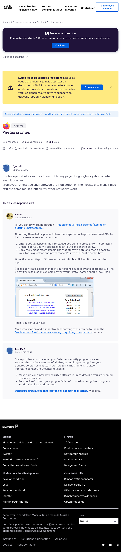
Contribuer (88, 8)
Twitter (7, 453)
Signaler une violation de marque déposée (28, 442)
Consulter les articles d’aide (28, 8)
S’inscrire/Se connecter (107, 7)
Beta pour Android (14, 490)
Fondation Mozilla (30, 515)
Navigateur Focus (75, 465)
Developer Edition (14, 479)
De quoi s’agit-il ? (74, 484)
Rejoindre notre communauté (20, 459)
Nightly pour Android (15, 501)
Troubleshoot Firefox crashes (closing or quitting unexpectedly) (54, 332)
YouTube (110, 545)
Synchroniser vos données (80, 496)
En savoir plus (92, 87)
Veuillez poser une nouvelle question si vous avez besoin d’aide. (78, 114)
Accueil (6, 22)
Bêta (5, 484)
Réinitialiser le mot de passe (81, 490)
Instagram (117, 545)
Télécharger (71, 442)
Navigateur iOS (73, 459)
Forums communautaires (52, 8)
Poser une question (71, 8)
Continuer (60, 45)
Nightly (7, 496)
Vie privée (61, 539)
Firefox (40, 22)
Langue (82, 515)
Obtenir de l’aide (74, 501)
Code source (10, 448)
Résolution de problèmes (31, 148)
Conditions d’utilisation (35, 539)
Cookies (7, 544)
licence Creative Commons (39, 530)
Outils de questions (13, 57)
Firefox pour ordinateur (78, 448)
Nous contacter (26, 544)
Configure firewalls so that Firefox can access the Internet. (51, 390)
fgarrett (17, 166)
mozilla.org (9, 539)
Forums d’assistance (24, 22)
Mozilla (10, 427)
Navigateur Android (76, 453)
